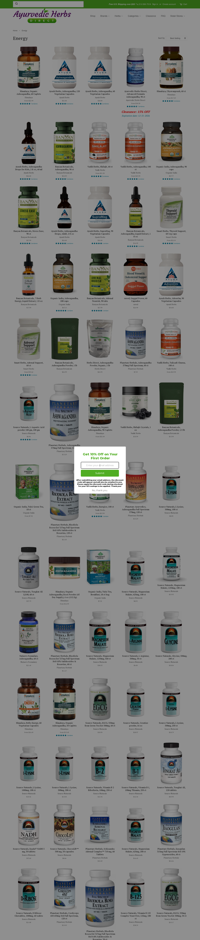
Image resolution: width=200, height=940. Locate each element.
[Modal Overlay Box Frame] (100, 470)
